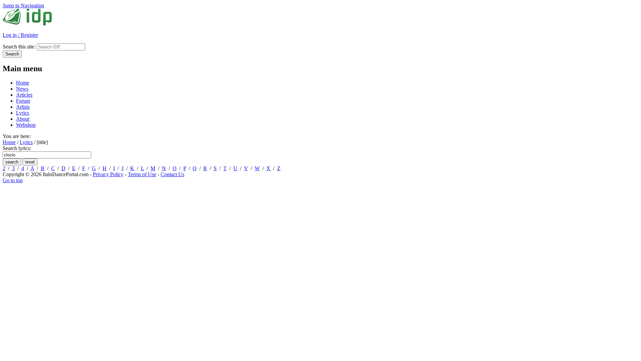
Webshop (26, 125)
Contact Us (172, 174)
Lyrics (22, 113)
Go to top (13, 180)
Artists (23, 107)
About (22, 119)
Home (22, 83)
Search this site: (20, 46)
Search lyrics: (17, 148)
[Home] (27, 23)
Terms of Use (142, 174)
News (22, 89)
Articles (24, 95)
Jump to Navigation (23, 5)
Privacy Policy (108, 174)
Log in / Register (20, 35)
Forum (23, 101)
